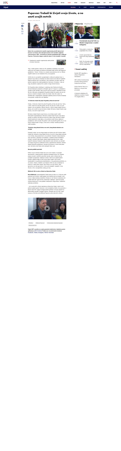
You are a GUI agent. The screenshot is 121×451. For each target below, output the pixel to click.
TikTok (46, 232)
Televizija (91, 2)
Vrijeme (111, 7)
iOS (36, 231)
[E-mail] (24, 31)
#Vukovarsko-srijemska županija (54, 223)
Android (39, 231)
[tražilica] (116, 2)
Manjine (92, 7)
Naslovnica (54, 2)
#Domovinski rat (32, 225)
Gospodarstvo (101, 7)
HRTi (104, 2)
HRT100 (62, 2)
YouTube (50, 232)
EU (79, 7)
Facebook (30, 232)
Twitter (36, 232)
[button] (47, 208)
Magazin (83, 2)
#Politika (31, 223)
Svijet (85, 7)
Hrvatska (73, 7)
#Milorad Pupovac (40, 223)
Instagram (41, 232)
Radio (98, 2)
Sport (75, 2)
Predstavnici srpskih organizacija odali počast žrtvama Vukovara (42, 61)
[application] (47, 208)
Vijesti (69, 2)
